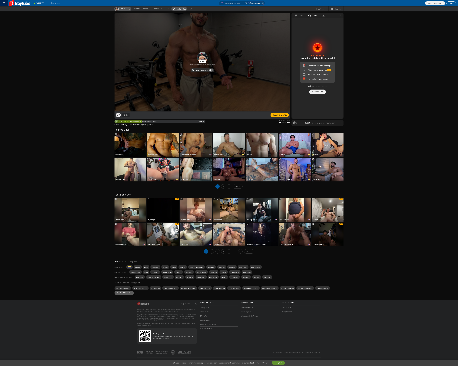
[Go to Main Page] (19, 3)
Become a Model (247, 308)
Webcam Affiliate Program (250, 316)
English (187, 303)
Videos (146, 9)
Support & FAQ (287, 308)
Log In (451, 3)
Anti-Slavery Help (206, 328)
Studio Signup (246, 312)
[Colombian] (129, 267)
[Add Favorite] (118, 115)
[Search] (246, 3)
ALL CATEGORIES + (124, 293)
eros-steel (119, 261)
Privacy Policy (205, 308)
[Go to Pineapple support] (173, 352)
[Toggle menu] (4, 3)
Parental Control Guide (208, 324)
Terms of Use (204, 312)
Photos (157, 9)
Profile (137, 9)
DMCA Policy (204, 316)
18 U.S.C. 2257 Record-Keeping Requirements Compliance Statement (297, 352)
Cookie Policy (252, 363)
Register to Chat (317, 92)
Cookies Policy (205, 320)
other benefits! (321, 86)
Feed (167, 9)
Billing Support (287, 312)
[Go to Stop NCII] (185, 352)
